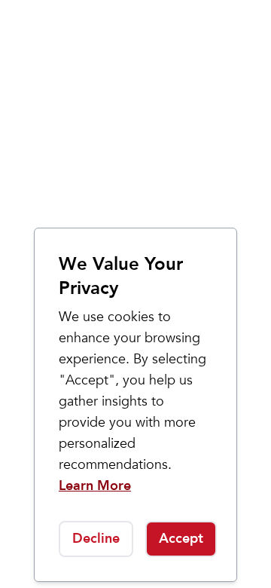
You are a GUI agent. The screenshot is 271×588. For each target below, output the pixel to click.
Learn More (95, 485)
